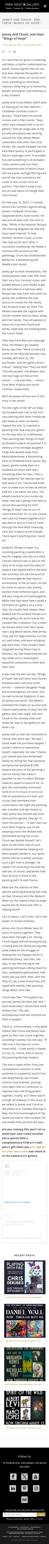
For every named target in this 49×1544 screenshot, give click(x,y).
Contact (16, 1536)
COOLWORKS (24, 1527)
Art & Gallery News (33, 45)
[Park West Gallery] (22, 5)
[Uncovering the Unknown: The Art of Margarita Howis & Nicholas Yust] (24, 1364)
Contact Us (18, 8)
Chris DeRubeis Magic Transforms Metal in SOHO (25, 1297)
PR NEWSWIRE (13, 1527)
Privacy (43, 1536)
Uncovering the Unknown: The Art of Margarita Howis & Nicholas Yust (25, 1384)
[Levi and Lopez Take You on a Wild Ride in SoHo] (24, 1408)
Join (41, 1515)
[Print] (15, 51)
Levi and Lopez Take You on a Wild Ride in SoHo (25, 1428)
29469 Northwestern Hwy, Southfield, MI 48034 (26, 1532)
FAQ (10, 1536)
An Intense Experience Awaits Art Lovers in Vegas (25, 1341)
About (5, 1536)
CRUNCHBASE (35, 1527)
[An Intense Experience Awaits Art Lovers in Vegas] (24, 1321)
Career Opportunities (30, 1536)
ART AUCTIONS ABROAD (25, 1529)
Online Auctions (32, 8)
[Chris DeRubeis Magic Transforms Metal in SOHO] (24, 1277)
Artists (8, 8)
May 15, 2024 (15, 45)
